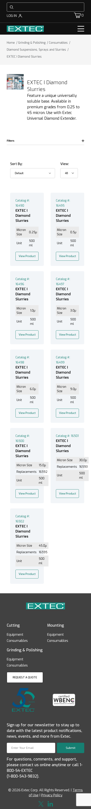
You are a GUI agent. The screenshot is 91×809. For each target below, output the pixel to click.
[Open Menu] (80, 28)
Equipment (15, 634)
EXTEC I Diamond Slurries (22, 215)
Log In (12, 16)
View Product (27, 256)
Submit (70, 748)
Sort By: (16, 164)
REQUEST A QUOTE (25, 677)
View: (64, 164)
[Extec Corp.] (25, 28)
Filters (10, 140)
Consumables (17, 640)
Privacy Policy (51, 795)
